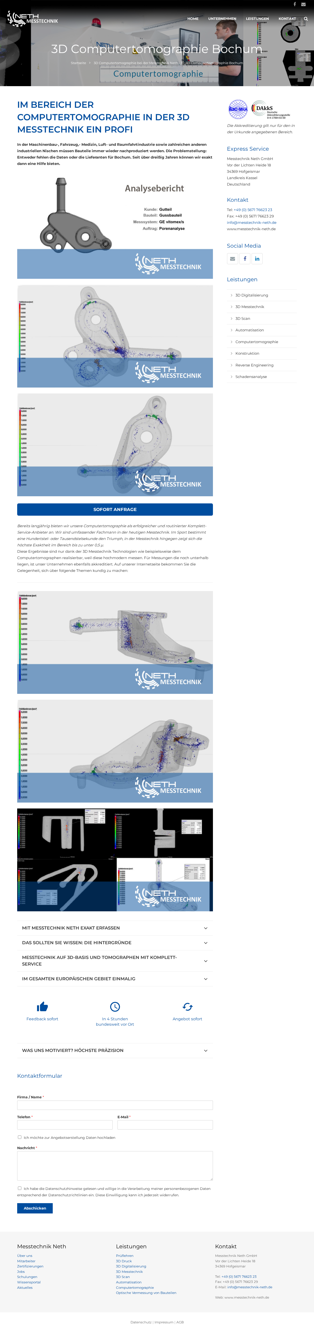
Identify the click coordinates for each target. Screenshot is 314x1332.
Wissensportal (29, 1282)
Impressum (164, 1322)
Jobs (21, 1272)
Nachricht (27, 1148)
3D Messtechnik (250, 306)
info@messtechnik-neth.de (251, 222)
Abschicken (35, 1208)
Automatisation (250, 330)
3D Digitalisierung (252, 295)
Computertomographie (257, 341)
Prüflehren (124, 1256)
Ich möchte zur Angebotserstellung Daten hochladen (69, 1137)
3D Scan (243, 318)
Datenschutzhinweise (63, 1188)
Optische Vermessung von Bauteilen (146, 1293)
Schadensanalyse (251, 376)
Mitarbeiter (26, 1261)
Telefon (25, 1117)
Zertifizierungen (30, 1266)
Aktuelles (25, 1288)
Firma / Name (30, 1097)
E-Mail (124, 1117)
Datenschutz (141, 1322)
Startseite (78, 63)
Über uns (24, 1256)
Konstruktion (247, 353)
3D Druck (124, 1261)
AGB (180, 1322)
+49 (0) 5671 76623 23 (253, 209)
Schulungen (27, 1277)
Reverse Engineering (255, 365)
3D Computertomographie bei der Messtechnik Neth (136, 63)
